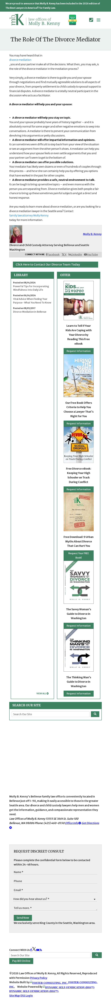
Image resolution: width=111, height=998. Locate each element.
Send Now (23, 917)
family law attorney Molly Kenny (29, 215)
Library (21, 275)
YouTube (92, 254)
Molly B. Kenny (92, 234)
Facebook (53, 254)
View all (41, 693)
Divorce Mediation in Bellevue (29, 311)
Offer (65, 275)
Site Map (14, 995)
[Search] (95, 714)
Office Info (71, 823)
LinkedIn (76, 254)
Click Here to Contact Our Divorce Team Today (48, 264)
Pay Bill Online (21, 961)
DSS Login (26, 995)
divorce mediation (20, 59)
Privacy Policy (38, 978)
